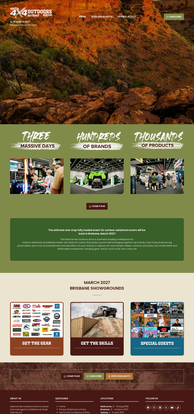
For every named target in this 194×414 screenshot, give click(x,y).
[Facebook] (148, 407)
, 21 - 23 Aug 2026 (114, 406)
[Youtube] (172, 407)
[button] (174, 17)
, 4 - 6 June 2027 (112, 412)
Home (62, 406)
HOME (82, 16)
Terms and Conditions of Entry (74, 412)
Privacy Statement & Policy (72, 409)
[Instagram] (154, 407)
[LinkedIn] (160, 407)
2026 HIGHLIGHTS (101, 16)
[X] (166, 407)
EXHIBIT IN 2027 (126, 16)
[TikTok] (178, 407)
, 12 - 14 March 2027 (114, 409)
